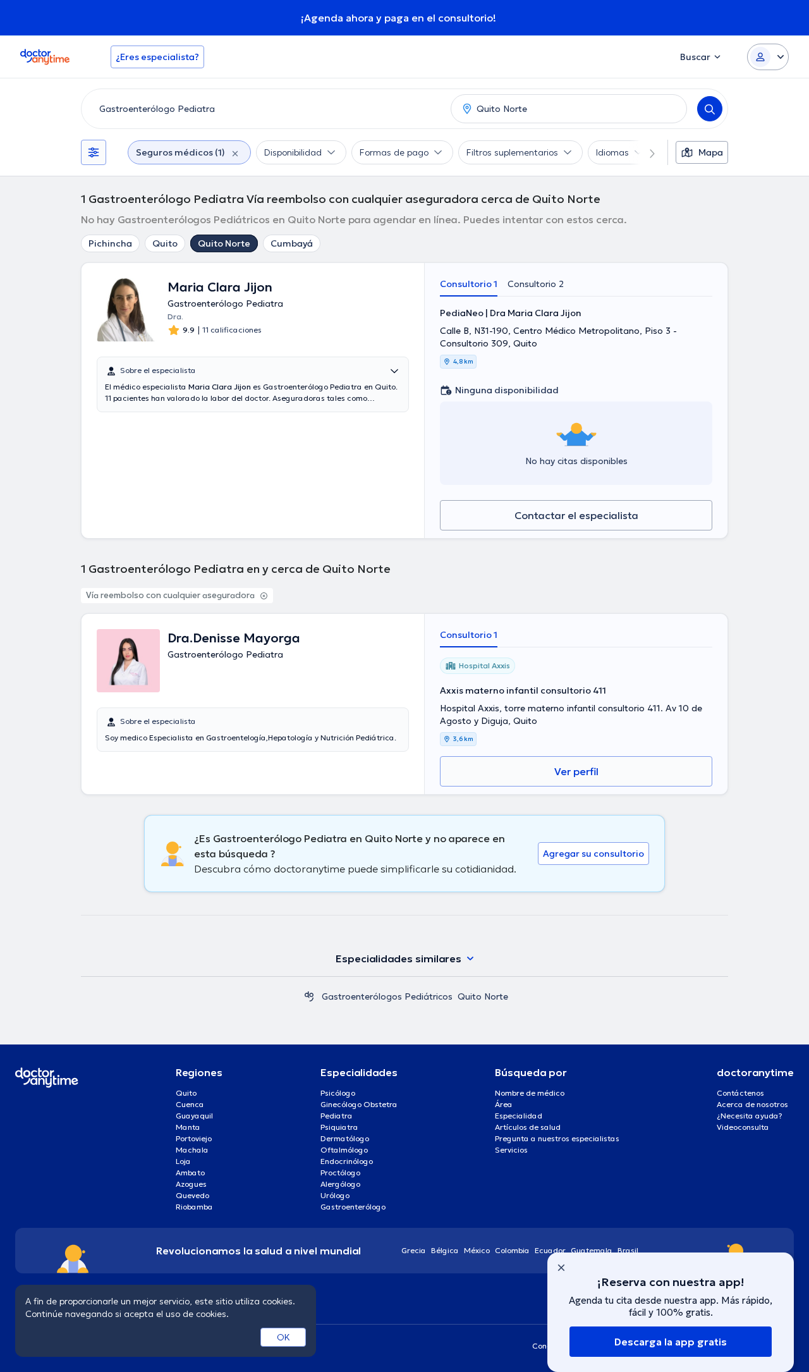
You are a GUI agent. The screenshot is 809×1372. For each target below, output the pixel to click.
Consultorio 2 (536, 284)
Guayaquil (194, 1115)
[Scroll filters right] (645, 152)
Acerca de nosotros (752, 1104)
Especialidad (518, 1115)
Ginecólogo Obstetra (359, 1104)
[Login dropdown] (768, 57)
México (477, 1250)
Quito (165, 243)
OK (283, 1337)
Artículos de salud (528, 1127)
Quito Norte (224, 243)
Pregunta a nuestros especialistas (557, 1138)
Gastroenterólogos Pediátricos (387, 996)
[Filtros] (93, 152)
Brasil (627, 1250)
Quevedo (192, 1195)
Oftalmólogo (344, 1150)
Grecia (413, 1250)
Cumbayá (292, 243)
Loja (183, 1161)
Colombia (512, 1250)
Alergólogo (340, 1184)
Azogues (191, 1184)
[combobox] (264, 109)
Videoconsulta (743, 1127)
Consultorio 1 (468, 284)
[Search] (709, 108)
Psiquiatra (339, 1127)
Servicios (511, 1150)
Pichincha (110, 243)
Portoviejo (194, 1138)
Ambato (190, 1172)
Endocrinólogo (346, 1161)
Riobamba (194, 1206)
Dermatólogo (344, 1138)
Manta (188, 1127)
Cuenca (190, 1104)
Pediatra (336, 1115)
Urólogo (335, 1195)
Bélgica (445, 1250)
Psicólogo (337, 1093)
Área (504, 1104)
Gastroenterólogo (353, 1206)
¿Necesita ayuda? (749, 1115)
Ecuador (550, 1250)
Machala (192, 1150)
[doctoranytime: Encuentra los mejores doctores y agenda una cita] (309, 996)
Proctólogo (340, 1172)
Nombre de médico (529, 1093)
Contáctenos (740, 1093)
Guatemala (591, 1250)
